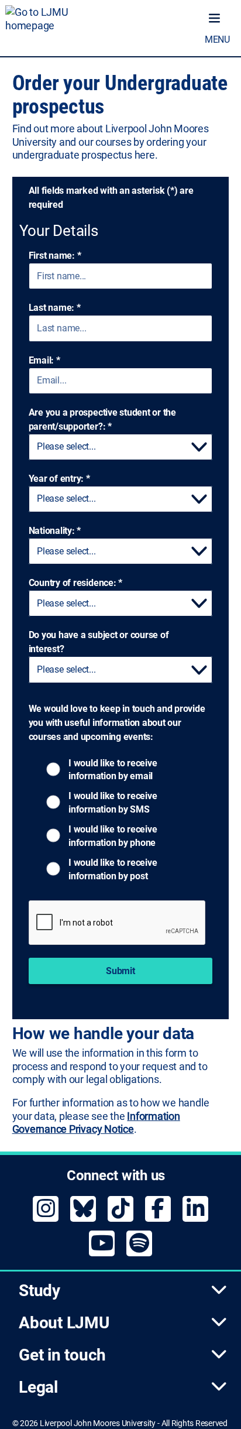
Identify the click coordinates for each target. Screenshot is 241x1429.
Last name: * (55, 307)
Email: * (44, 360)
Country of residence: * (75, 582)
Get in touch (62, 1355)
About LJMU (64, 1322)
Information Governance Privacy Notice (96, 1122)
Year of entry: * (59, 478)
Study (39, 1290)
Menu (217, 39)
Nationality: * (55, 530)
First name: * (55, 255)
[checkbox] (75, 769)
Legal (38, 1387)
